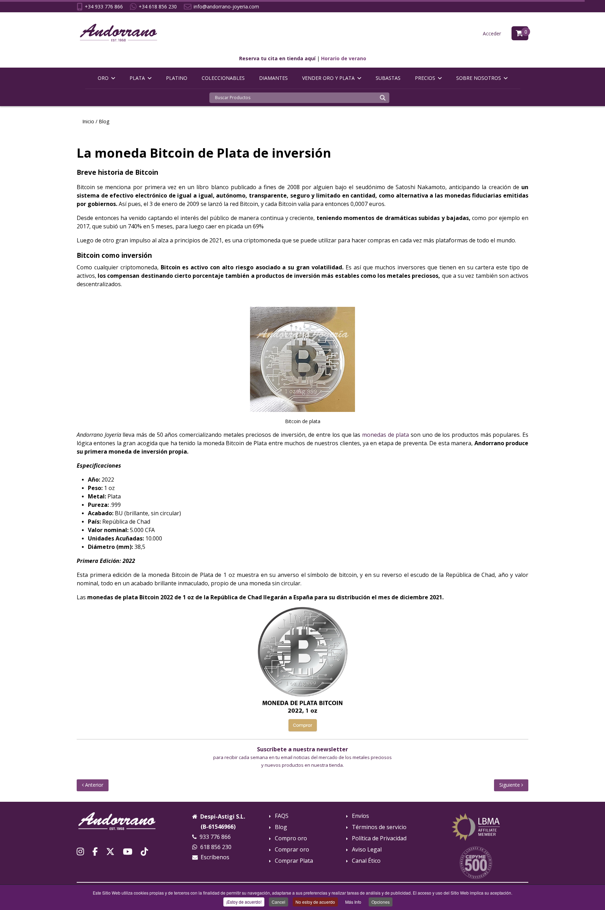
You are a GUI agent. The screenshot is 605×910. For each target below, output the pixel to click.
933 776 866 (215, 837)
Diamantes (273, 78)
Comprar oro (292, 849)
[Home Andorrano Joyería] (117, 820)
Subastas (388, 78)
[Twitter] (110, 851)
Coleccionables (223, 78)
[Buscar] (382, 97)
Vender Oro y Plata (328, 78)
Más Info (353, 902)
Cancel (278, 902)
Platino (176, 78)
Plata (137, 78)
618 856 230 (215, 847)
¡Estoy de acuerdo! (244, 902)
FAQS (281, 816)
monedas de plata (385, 435)
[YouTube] (127, 851)
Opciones (380, 902)
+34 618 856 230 (158, 6)
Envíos (360, 816)
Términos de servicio (379, 827)
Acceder (492, 33)
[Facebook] (95, 851)
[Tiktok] (144, 851)
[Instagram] (80, 851)
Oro (103, 78)
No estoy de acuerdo (315, 902)
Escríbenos (215, 857)
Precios (425, 78)
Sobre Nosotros (478, 78)
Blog (281, 827)
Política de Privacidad (379, 838)
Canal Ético (366, 860)
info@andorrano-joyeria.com (226, 6)
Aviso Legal (367, 849)
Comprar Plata (294, 860)
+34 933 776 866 (104, 6)
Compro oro (291, 838)
